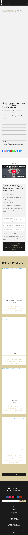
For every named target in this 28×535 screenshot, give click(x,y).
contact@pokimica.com (15, 525)
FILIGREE (14, 509)
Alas (14, 532)
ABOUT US (14, 508)
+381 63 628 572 (15, 524)
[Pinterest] (11, 151)
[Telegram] (21, 151)
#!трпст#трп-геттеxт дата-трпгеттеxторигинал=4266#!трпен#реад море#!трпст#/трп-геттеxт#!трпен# (14, 310)
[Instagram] (6, 151)
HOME (14, 506)
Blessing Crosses (13, 10)
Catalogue (7, 10)
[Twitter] (8, 151)
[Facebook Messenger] (18, 151)
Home (3, 10)
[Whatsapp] (13, 151)
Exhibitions (14, 512)
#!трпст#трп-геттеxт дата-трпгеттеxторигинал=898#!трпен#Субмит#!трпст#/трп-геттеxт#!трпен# (14, 246)
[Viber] (16, 151)
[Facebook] (3, 151)
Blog (14, 513)
